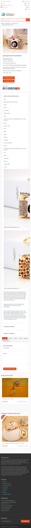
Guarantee (5, 486)
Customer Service (7, 482)
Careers (4, 490)
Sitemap (4, 491)
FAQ (29, 7)
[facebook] (4, 88)
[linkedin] (11, 88)
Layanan (28, 3)
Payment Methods (7, 493)
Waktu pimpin (6, 340)
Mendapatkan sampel (22, 408)
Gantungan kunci (15, 23)
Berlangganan (25, 520)
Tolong (28, 9)
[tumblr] (14, 88)
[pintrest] (16, 88)
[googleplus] (9, 88)
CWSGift (2, 23)
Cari (28, 19)
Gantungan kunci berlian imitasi (7, 24)
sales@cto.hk (7, 508)
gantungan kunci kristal (7, 405)
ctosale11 (6, 509)
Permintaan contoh (8, 81)
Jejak (20, 338)
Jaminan (28, 5)
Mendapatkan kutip (8, 77)
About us (5, 481)
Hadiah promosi (7, 23)
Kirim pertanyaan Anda (9, 369)
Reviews (10, 338)
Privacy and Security (7, 484)
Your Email (6, 348)
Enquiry (4, 338)
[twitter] (6, 88)
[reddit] (19, 88)
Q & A (15, 338)
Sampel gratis (27, 1)
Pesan (5, 353)
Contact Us (5, 488)
